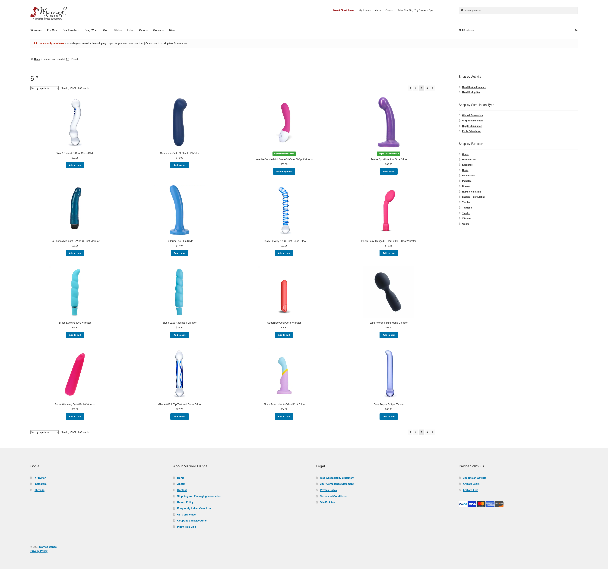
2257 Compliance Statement (337, 484)
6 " (67, 58)
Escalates (467, 164)
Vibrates (466, 218)
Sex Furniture (71, 30)
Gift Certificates (186, 514)
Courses (158, 30)
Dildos (118, 30)
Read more (388, 171)
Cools (465, 154)
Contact (389, 10)
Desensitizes (469, 159)
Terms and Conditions (333, 496)
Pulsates (467, 180)
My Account (365, 10)
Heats (465, 170)
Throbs (466, 202)
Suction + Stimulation (473, 196)
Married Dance (48, 547)
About (378, 10)
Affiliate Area (470, 490)
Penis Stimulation (471, 131)
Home (37, 58)
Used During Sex (471, 92)
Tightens (467, 207)
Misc (172, 30)
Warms (465, 223)
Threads (39, 490)
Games (143, 30)
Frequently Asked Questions (194, 508)
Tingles (466, 213)
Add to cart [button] (75, 165)
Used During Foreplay (474, 87)
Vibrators (35, 30)
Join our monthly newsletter (49, 43)
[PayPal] (518, 504)
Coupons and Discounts (192, 520)
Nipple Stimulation (472, 125)
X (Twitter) (40, 478)
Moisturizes (468, 175)
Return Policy (185, 502)
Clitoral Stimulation (472, 115)
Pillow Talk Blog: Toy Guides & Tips (415, 10)
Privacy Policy (328, 490)
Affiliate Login (471, 484)
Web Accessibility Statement (337, 478)
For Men (52, 30)
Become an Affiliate (474, 478)
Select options (284, 171)
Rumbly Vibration (471, 191)
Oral (105, 30)
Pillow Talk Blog (186, 526)
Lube (130, 30)
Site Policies (327, 502)
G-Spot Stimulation (472, 120)
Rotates (466, 186)
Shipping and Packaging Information (199, 496)
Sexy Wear (91, 30)
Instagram (41, 484)
